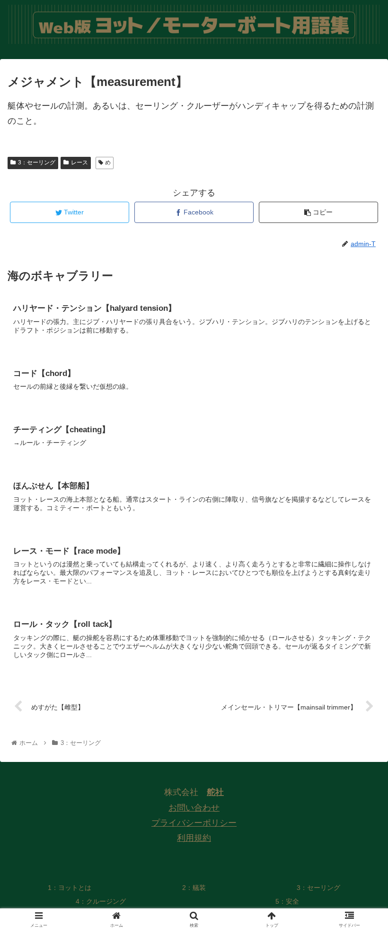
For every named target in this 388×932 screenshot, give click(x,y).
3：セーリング (36, 162)
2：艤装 (194, 887)
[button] (359, 812)
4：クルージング (101, 901)
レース (79, 162)
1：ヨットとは (69, 887)
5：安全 (287, 901)
